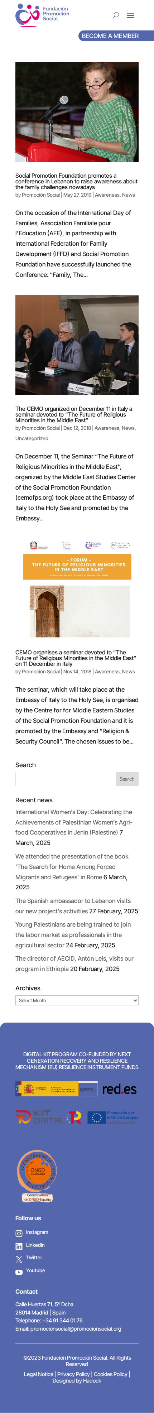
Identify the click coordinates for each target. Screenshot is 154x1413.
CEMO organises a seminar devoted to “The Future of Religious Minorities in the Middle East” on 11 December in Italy (75, 658)
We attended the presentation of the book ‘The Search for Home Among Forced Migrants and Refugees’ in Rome (72, 867)
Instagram (37, 1232)
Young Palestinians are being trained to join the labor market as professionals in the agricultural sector (73, 935)
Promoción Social (41, 195)
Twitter (34, 1257)
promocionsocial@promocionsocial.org (75, 1328)
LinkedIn (35, 1245)
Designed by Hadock (77, 1380)
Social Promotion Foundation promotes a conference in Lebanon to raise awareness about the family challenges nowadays (76, 181)
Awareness (107, 195)
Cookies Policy (110, 1374)
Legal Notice (38, 1374)
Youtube (35, 1270)
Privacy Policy (73, 1374)
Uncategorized (31, 438)
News (128, 195)
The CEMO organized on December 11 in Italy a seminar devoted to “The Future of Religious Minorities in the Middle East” (73, 414)
